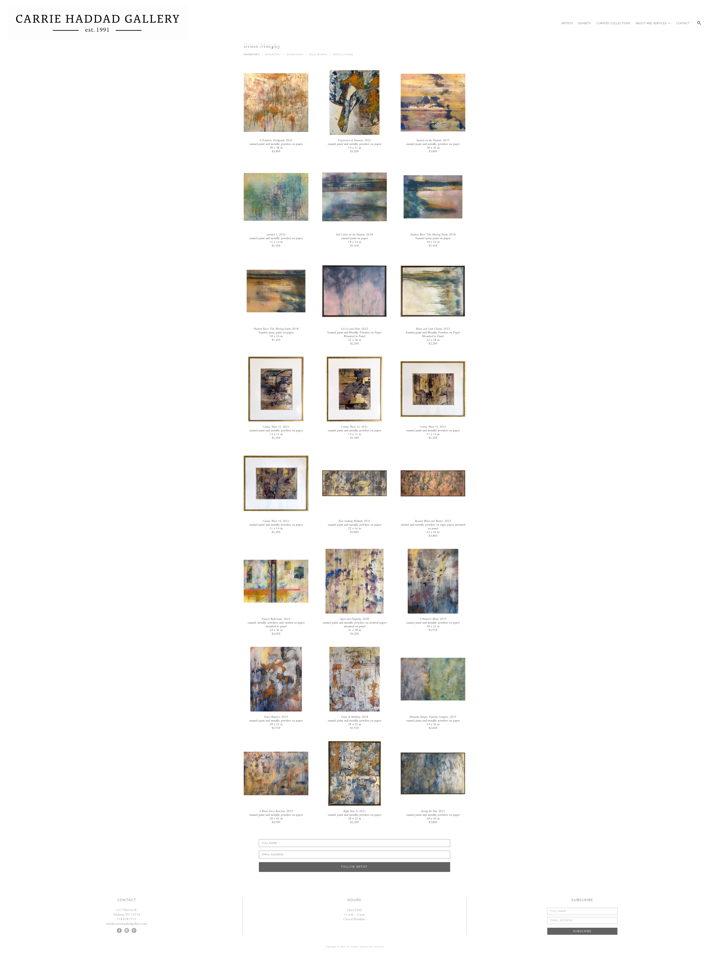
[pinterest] (134, 930)
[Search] (699, 23)
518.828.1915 (126, 919)
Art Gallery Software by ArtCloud (365, 947)
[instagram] (126, 930)
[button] (653, 23)
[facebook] (119, 930)
